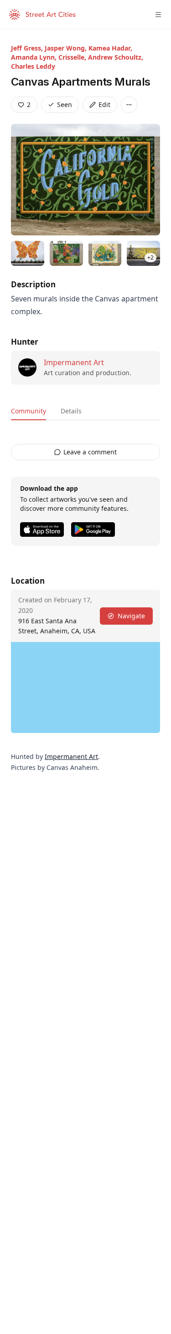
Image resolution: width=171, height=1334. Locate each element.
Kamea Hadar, (110, 48)
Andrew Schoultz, (115, 57)
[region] (85, 687)
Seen (64, 104)
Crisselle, (73, 57)
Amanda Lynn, (34, 57)
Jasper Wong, (66, 48)
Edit (104, 104)
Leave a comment (90, 452)
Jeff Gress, (28, 48)
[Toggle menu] (158, 14)
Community (28, 411)
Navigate (131, 615)
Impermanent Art (74, 362)
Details (71, 411)
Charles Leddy (33, 66)
